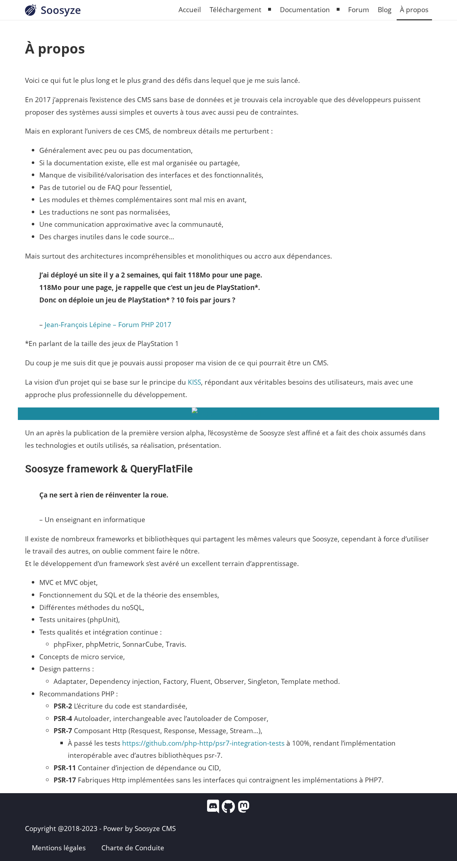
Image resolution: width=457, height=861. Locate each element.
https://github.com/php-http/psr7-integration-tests (203, 743)
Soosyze (61, 10)
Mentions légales (59, 847)
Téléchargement (235, 9)
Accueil (190, 9)
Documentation (305, 9)
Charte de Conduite (132, 847)
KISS (194, 382)
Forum (358, 9)
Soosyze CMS (155, 828)
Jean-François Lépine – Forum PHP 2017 (108, 324)
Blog (384, 9)
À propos (414, 9)
